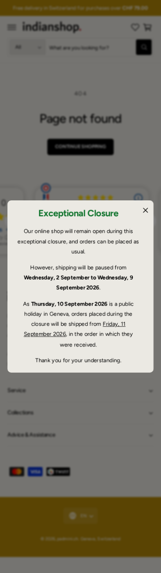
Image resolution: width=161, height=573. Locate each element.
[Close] (145, 210)
